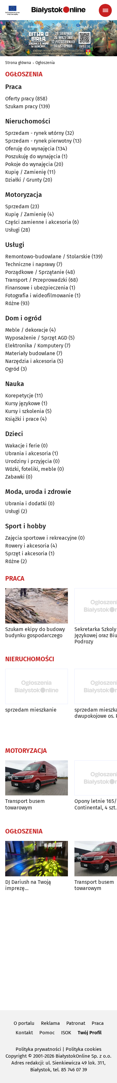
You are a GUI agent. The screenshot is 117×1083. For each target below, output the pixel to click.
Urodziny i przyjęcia (28, 461)
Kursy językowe (22, 403)
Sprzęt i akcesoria (26, 553)
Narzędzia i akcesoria (30, 361)
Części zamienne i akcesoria (38, 222)
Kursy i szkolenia (24, 411)
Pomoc (47, 1033)
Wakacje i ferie (22, 446)
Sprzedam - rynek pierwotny (38, 141)
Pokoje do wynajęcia (29, 164)
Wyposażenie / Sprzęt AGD (36, 338)
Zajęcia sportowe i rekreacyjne (41, 538)
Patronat (75, 1023)
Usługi (12, 230)
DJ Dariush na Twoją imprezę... (28, 885)
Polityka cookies (83, 1049)
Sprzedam (17, 206)
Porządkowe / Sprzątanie (34, 272)
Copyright (16, 1056)
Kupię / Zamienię (25, 172)
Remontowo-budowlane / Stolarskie (47, 256)
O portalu (24, 1023)
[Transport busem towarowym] (36, 778)
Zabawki (15, 477)
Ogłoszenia (45, 62)
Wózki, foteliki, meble (30, 469)
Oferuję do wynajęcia (30, 149)
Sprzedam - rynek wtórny (34, 133)
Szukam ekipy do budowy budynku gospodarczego (35, 632)
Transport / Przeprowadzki (36, 280)
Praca (98, 1023)
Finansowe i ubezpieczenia (36, 288)
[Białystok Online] (58, 10)
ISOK (66, 1033)
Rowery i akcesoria (27, 546)
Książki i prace (22, 419)
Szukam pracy (21, 106)
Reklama (50, 1023)
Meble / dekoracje (26, 330)
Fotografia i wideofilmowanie (39, 295)
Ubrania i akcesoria (28, 453)
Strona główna (18, 62)
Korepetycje (19, 396)
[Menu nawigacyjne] (105, 10)
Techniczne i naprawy (30, 264)
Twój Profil (89, 1033)
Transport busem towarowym (25, 804)
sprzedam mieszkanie (31, 710)
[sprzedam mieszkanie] (36, 686)
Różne (12, 303)
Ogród (12, 369)
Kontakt (24, 1033)
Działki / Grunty (23, 180)
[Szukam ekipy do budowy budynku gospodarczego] (36, 606)
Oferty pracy (19, 99)
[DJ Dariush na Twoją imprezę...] (36, 858)
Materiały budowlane (30, 353)
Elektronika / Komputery (34, 345)
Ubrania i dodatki (26, 503)
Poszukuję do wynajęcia (32, 156)
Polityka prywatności (38, 1049)
